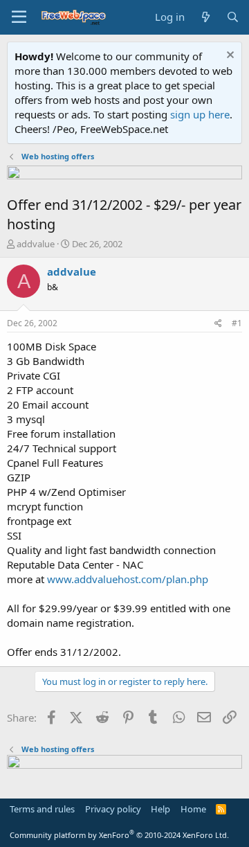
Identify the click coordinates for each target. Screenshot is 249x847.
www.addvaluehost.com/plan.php (127, 579)
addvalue (36, 244)
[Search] (232, 17)
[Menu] (19, 17)
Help (160, 809)
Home (193, 809)
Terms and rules (42, 809)
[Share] (218, 324)
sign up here (200, 114)
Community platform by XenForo (119, 835)
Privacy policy (113, 809)
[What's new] (205, 17)
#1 (237, 323)
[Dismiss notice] (228, 56)
